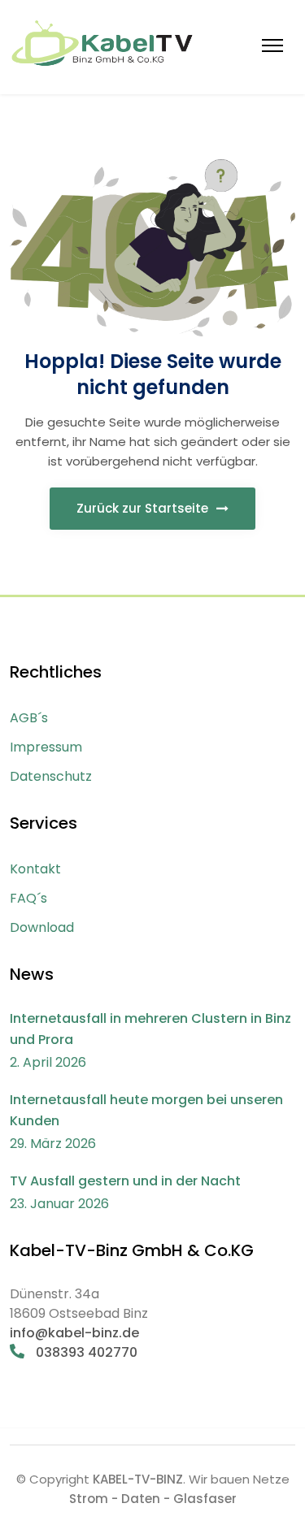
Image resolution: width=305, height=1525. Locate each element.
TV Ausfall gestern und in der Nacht (125, 1181)
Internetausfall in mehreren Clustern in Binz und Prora (150, 1029)
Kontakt (35, 869)
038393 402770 (85, 1352)
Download (42, 927)
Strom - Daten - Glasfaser (153, 1498)
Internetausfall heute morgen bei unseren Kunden (146, 1110)
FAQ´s (28, 898)
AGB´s (29, 717)
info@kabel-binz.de (74, 1333)
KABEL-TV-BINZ (138, 1479)
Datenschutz (51, 776)
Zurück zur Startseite (143, 508)
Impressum (46, 747)
